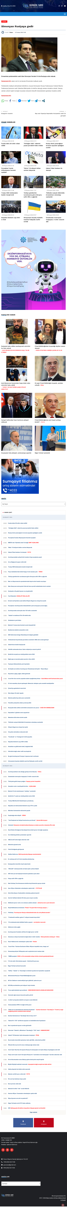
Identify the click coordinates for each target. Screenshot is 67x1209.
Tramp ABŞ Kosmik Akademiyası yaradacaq (20, 800)
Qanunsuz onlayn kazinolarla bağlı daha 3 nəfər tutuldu (33, 936)
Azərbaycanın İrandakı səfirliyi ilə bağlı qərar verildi (23, 932)
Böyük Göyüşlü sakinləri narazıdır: (30, 1064)
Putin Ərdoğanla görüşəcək (16, 849)
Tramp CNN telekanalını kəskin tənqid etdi (20, 567)
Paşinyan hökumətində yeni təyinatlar (19, 664)
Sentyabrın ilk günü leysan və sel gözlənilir (20, 591)
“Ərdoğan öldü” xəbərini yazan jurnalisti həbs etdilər (23, 528)
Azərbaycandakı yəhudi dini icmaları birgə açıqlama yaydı (25, 557)
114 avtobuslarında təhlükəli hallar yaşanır (27, 922)
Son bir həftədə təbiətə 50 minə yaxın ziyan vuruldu (23, 898)
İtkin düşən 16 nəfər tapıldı (15, 693)
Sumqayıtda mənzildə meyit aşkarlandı (19, 864)
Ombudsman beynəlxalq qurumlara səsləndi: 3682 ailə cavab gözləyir (28, 639)
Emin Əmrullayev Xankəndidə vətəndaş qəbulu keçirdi (23, 893)
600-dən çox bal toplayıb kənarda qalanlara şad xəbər (24, 873)
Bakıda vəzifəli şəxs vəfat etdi (19, 1074)
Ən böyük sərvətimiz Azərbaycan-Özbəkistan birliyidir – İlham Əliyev (28, 669)
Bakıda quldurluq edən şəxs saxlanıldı (19, 698)
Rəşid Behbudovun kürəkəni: (28, 907)
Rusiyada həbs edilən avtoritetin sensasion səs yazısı (31, 707)
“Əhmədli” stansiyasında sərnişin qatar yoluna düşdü (23, 868)
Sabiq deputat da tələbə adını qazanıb (19, 1069)
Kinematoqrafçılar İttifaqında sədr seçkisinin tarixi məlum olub (26, 951)
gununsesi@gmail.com (9, 1165)
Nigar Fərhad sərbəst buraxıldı (17, 966)
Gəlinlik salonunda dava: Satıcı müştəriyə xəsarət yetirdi (24, 649)
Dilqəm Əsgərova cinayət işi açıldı (18, 727)
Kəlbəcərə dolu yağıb (14, 927)
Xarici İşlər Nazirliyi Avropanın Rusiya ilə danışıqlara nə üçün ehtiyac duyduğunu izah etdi (34, 1049)
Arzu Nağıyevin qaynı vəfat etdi (17, 562)
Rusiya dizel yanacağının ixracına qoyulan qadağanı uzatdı (55, 145)
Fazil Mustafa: (19, 596)
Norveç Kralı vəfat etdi (14, 1083)
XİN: (26, 1108)
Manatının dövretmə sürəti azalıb (17, 717)
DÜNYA (4, 21)
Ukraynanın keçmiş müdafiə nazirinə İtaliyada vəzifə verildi (33, 219)
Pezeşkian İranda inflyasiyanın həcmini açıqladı (8, 170)
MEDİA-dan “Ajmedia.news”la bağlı (23, 542)
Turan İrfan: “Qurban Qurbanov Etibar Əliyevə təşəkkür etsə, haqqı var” (28, 946)
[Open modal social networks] (43, 100)
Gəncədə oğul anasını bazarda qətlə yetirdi (20, 995)
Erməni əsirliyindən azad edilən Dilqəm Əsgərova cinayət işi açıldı (27, 600)
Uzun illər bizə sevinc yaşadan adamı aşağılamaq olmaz (35, 678)
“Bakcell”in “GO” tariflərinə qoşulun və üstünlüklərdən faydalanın (26, 1020)
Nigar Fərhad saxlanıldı (42, 453)
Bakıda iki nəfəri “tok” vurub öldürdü (18, 1088)
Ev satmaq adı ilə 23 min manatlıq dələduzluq (21, 859)
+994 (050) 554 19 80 (9, 1162)
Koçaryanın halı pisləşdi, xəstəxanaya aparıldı (16, 453)
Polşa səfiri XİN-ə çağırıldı (15, 878)
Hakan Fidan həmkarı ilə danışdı (19, 552)
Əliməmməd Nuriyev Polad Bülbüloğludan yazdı (21, 975)
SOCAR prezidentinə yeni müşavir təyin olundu (21, 985)
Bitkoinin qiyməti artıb (14, 844)
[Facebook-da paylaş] (12, 100)
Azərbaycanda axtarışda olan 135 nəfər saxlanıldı (22, 610)
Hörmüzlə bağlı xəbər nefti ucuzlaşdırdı (19, 751)
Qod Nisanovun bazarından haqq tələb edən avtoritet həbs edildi (15, 386)
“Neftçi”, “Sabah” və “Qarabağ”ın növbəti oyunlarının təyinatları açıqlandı (29, 970)
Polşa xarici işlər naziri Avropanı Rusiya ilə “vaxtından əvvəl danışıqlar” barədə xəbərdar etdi (35, 1054)
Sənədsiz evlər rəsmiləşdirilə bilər (22, 786)
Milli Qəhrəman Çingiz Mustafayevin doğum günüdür (23, 635)
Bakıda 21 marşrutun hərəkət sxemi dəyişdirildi (21, 625)
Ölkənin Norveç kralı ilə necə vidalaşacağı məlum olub (23, 1045)
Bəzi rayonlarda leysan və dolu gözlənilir (19, 1025)
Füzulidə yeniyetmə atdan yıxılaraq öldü (19, 702)
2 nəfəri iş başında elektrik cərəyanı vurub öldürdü (22, 1000)
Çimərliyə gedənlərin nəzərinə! (17, 688)
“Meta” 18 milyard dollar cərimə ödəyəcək (20, 547)
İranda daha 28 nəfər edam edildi (17, 523)
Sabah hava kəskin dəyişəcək (16, 644)
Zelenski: (31, 825)
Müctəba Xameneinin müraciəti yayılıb (19, 810)
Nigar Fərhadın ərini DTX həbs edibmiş (19, 1103)
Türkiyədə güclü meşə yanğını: (24, 781)
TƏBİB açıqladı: (30, 956)
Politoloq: (29, 912)
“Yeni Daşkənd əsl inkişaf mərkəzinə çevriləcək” (27, 820)
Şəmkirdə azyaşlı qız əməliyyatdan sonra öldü (21, 654)
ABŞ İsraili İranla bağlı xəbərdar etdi (18, 839)
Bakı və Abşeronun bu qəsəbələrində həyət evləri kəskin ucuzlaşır (27, 581)
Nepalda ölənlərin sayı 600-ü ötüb (18, 741)
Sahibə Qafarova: (24, 854)
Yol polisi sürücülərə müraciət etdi (18, 732)
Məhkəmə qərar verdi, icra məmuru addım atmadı (31, 902)
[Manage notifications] (63, 1205)
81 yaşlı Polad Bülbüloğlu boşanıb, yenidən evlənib (49, 384)
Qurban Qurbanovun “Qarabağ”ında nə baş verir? (22, 1015)
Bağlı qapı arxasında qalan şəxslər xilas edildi (21, 659)
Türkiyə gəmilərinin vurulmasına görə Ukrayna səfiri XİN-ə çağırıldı (33, 195)
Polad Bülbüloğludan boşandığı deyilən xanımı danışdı (50, 348)
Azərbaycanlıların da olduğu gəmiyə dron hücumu (24, 771)
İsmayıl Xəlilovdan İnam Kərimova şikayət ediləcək (15, 421)
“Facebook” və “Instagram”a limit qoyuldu (20, 737)
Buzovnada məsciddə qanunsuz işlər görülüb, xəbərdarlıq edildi (26, 1040)
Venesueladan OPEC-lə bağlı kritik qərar (19, 1004)
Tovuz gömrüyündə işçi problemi (30, 990)
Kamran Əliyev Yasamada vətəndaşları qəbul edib (22, 1093)
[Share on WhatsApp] (4, 100)
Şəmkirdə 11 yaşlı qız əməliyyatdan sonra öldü (21, 796)
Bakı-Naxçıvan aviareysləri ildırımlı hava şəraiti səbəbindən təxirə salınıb (29, 586)
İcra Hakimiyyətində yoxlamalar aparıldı (19, 835)
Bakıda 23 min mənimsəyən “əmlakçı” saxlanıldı (22, 791)
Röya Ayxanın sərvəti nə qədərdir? (18, 1098)
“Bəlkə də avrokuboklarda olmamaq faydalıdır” (35, 1010)
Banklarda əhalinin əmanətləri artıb (18, 630)
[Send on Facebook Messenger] (22, 100)
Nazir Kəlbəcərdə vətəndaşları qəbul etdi (22, 941)
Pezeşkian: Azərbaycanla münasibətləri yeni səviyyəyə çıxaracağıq (27, 605)
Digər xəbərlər (33, 1112)
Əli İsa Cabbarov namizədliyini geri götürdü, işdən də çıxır (25, 980)
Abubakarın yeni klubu (14, 620)
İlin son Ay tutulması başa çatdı (17, 1079)
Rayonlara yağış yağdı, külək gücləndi (19, 673)
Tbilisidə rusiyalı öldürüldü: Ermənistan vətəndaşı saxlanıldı (55, 195)
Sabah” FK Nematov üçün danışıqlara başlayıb (23, 1035)
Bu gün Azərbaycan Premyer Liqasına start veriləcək (23, 756)
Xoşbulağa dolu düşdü (17, 815)
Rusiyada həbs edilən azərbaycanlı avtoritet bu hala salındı (15, 349)
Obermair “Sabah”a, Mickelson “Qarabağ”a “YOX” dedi (28, 1030)
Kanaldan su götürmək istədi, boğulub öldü (20, 746)
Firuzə (11, 32)
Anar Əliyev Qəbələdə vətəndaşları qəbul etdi (25, 888)
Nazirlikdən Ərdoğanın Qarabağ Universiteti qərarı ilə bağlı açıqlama (28, 830)
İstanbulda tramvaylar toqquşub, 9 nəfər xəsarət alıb (55, 219)
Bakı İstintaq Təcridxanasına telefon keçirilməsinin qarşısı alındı (26, 883)
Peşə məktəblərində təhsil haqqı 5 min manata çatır (25, 571)
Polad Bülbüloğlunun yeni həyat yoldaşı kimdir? (48, 421)
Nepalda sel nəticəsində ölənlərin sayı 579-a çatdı (22, 805)
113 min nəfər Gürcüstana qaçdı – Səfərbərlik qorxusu (23, 961)
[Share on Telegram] (38, 100)
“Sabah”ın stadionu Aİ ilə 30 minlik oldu (19, 615)
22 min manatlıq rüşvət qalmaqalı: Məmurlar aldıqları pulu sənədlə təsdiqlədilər (31, 683)
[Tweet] (31, 100)
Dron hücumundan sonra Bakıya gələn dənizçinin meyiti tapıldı (26, 1059)
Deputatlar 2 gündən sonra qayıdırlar (18, 712)
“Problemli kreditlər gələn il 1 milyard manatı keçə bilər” (24, 917)
